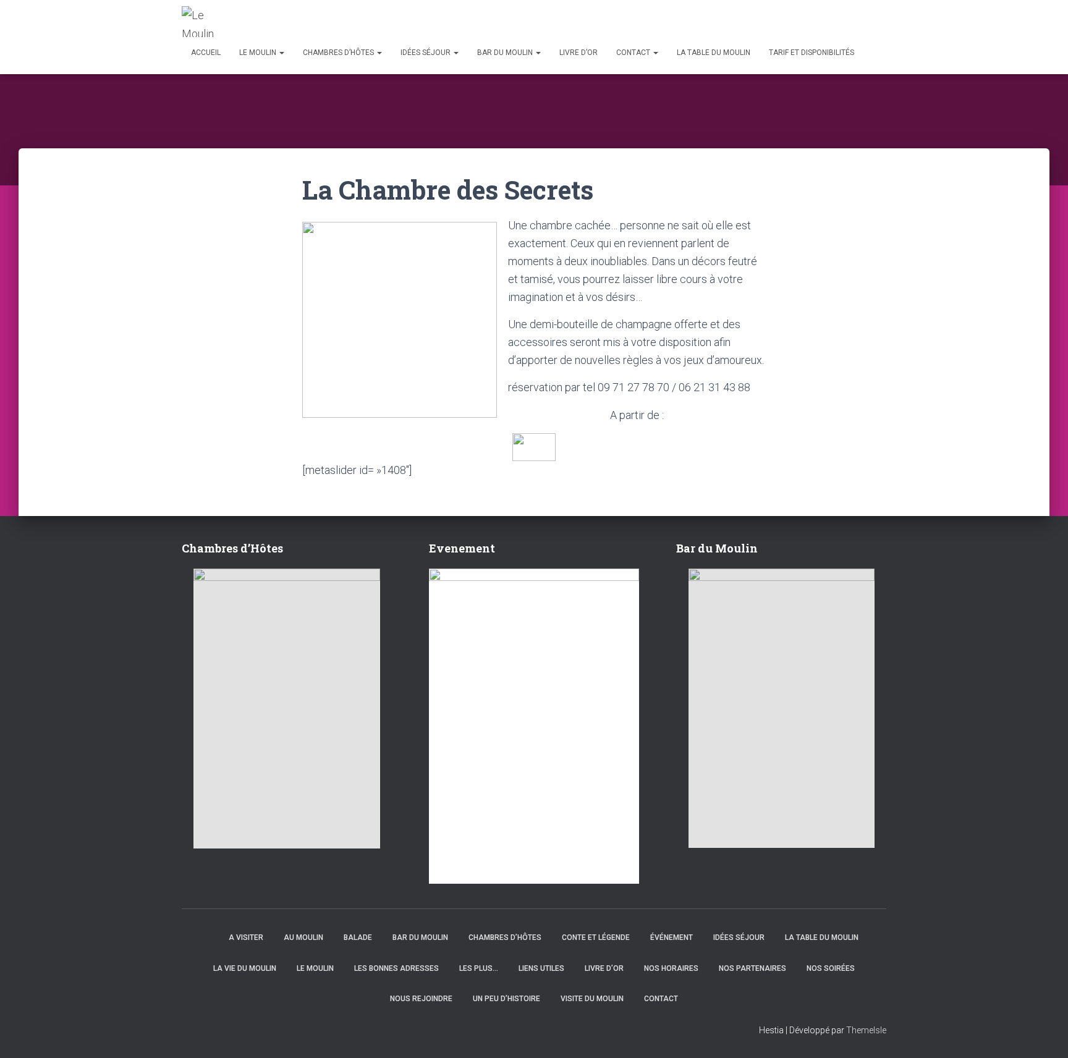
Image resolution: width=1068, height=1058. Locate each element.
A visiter (246, 937)
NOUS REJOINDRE (421, 998)
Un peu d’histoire (506, 998)
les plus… (478, 968)
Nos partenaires (752, 968)
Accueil (206, 52)
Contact (634, 52)
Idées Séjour (426, 52)
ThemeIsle (866, 1030)
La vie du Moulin (244, 968)
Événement (671, 937)
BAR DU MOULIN (506, 52)
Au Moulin (303, 937)
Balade (358, 937)
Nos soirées (831, 968)
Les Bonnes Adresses (396, 968)
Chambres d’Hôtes (339, 52)
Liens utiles (541, 968)
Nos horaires (671, 968)
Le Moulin (258, 52)
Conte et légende (596, 937)
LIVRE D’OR (578, 52)
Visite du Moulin (592, 998)
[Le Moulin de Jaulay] (201, 21)
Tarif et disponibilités (811, 52)
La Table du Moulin (713, 52)
